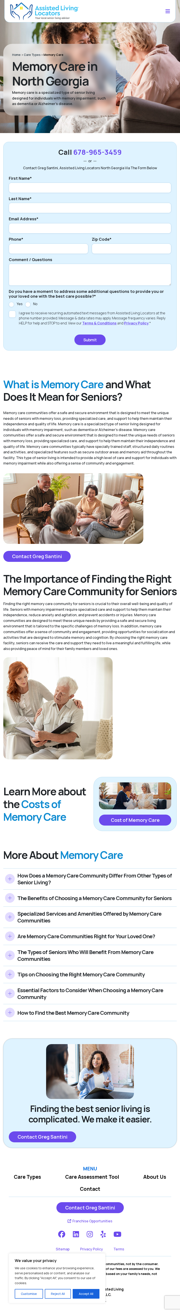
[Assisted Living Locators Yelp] (103, 1234)
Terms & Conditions (99, 323)
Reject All (58, 1294)
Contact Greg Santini (37, 556)
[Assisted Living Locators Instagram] (90, 1234)
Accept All (86, 1294)
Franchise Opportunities (92, 1221)
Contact (90, 1188)
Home (16, 55)
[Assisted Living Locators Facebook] (62, 1234)
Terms (118, 1249)
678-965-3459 (97, 152)
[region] (57, 1278)
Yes (20, 303)
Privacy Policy (136, 323)
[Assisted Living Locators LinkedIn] (76, 1234)
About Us (154, 1176)
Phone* (16, 239)
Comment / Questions (30, 259)
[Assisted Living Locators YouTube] (117, 1234)
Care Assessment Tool (92, 1176)
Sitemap (63, 1249)
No (35, 303)
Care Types (32, 55)
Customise (29, 1294)
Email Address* (23, 219)
